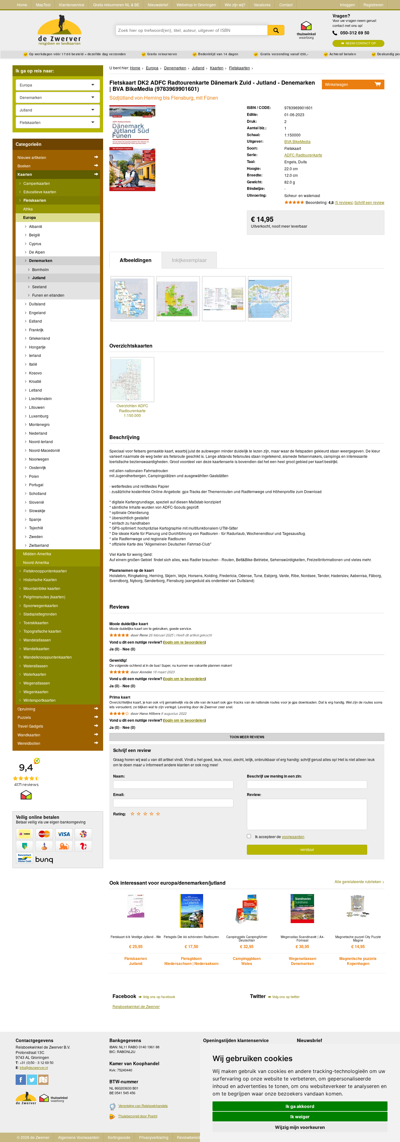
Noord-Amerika (36, 562)
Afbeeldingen (136, 260)
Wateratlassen (35, 665)
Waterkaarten (34, 674)
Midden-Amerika (37, 553)
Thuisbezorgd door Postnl (137, 1115)
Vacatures (262, 4)
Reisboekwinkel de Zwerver (136, 1006)
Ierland (34, 355)
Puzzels (24, 717)
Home (22, 4)
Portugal (35, 484)
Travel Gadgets (30, 726)
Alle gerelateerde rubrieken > (359, 881)
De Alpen (36, 252)
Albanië (35, 226)
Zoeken (276, 30)
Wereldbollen (29, 743)
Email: (118, 794)
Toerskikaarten (35, 622)
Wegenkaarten (35, 691)
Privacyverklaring (153, 1137)
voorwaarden (293, 836)
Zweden (35, 536)
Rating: (119, 814)
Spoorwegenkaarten (40, 605)
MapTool (43, 4)
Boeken (24, 165)
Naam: (119, 776)
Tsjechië (35, 527)
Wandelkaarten (35, 648)
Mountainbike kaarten (41, 588)
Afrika (28, 208)
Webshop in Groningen (196, 4)
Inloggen (347, 4)
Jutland (38, 277)
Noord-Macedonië (44, 450)
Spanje (34, 519)
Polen (33, 476)
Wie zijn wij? (235, 4)
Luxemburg (38, 415)
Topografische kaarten (41, 631)
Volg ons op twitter (286, 996)
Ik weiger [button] (300, 1116)
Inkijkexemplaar (189, 260)
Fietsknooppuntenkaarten (44, 570)
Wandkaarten (29, 734)
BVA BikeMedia (297, 141)
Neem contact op (361, 43)
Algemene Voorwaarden (78, 1137)
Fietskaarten (34, 200)
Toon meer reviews (247, 737)
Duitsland (36, 303)
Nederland (37, 433)
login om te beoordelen (184, 642)
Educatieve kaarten (39, 191)
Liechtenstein (40, 398)
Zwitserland (38, 545)
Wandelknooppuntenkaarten (47, 657)
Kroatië (34, 381)
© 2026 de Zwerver (33, 1137)
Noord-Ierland (40, 441)
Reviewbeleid (188, 1137)
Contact (285, 4)
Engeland (37, 312)
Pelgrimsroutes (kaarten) (43, 596)
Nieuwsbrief (158, 4)
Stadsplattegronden (39, 613)
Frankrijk (35, 329)
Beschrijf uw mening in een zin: (274, 776)
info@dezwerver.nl (34, 1067)
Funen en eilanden (47, 295)
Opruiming (26, 708)
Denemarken (40, 260)
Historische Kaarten (39, 579)
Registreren (373, 4)
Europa (29, 217)
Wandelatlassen (36, 639)
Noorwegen (38, 459)
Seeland (39, 286)
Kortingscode (119, 1137)
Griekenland (39, 338)
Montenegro (39, 424)
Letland (35, 390)
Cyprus (34, 243)
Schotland (37, 493)
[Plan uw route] (43, 1080)
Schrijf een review (369, 202)
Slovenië (36, 502)
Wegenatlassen (36, 682)
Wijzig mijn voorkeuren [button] (300, 1127)
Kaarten (25, 174)
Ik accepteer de (279, 836)
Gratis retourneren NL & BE (116, 4)
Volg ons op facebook (159, 996)
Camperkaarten (36, 183)
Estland (35, 321)
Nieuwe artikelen (32, 157)
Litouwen (36, 407)
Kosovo (35, 372)
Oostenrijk (37, 467)
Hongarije (37, 346)
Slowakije (36, 510)
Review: (254, 794)
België (34, 234)
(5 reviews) (344, 202)
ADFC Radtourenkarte (303, 154)
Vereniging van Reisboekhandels (143, 1105)
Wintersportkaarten (39, 700)
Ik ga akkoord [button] (300, 1106)
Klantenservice (71, 4)
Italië (32, 364)
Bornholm (40, 269)
